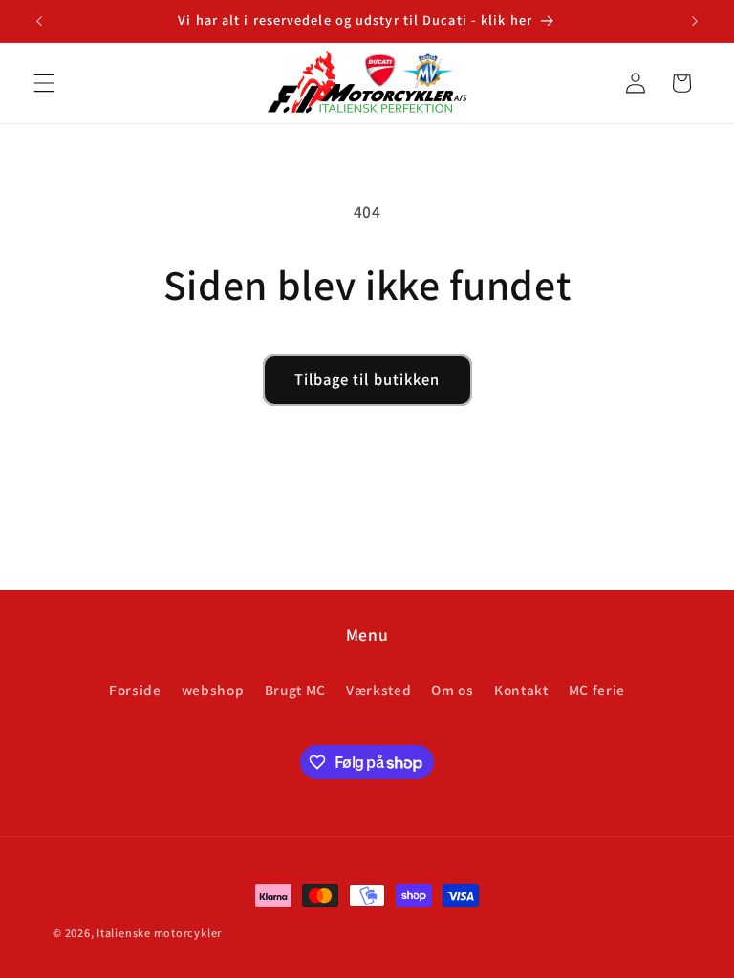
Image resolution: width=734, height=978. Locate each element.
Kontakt (521, 689)
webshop (213, 689)
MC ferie (597, 689)
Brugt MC (295, 689)
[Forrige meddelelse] (39, 21)
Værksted (378, 689)
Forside (135, 689)
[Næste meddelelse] (695, 21)
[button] (44, 83)
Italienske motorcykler (159, 932)
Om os (452, 689)
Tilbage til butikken (367, 379)
